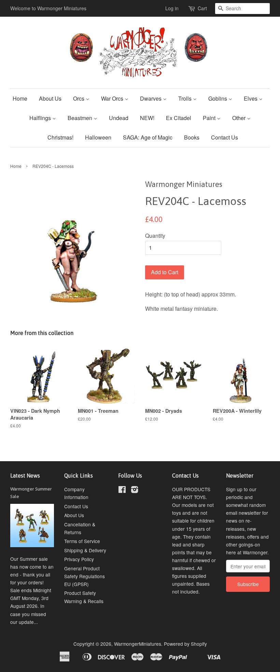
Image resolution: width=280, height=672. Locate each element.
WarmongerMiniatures (137, 643)
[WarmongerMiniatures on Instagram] (134, 490)
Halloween (98, 137)
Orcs (79, 98)
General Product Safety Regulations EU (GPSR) (84, 576)
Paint (210, 118)
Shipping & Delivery (85, 550)
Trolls (185, 98)
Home (20, 98)
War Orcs (113, 98)
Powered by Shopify (185, 643)
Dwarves (151, 98)
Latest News (25, 475)
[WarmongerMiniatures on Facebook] (122, 490)
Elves (251, 98)
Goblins (218, 98)
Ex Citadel (178, 118)
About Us (50, 98)
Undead (118, 118)
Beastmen (81, 118)
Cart (202, 8)
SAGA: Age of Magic (147, 137)
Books (191, 137)
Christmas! (60, 137)
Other (239, 118)
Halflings (40, 118)
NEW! (147, 118)
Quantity (155, 235)
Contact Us (224, 137)
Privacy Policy (79, 559)
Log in (172, 8)
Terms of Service (82, 541)
